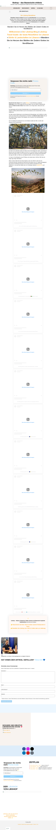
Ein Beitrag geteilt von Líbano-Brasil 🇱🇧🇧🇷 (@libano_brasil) (28, 296)
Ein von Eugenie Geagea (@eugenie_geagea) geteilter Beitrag (28, 261)
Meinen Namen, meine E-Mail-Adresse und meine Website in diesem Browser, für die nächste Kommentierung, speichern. (25, 698)
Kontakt (19, 824)
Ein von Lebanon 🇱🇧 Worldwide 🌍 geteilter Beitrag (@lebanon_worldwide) (28, 612)
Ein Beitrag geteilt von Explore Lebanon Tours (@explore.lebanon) (28, 401)
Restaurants (25, 8)
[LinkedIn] (24, 753)
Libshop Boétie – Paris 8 (34, 768)
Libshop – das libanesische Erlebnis (27, 3)
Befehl (33, 8)
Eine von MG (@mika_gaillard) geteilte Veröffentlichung (28, 226)
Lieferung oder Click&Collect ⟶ (9, 728)
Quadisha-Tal (39, 165)
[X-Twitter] (32, 749)
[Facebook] (24, 749)
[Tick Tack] (32, 753)
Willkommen (14, 32)
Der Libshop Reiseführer (28, 15)
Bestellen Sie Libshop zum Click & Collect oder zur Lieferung (28, 628)
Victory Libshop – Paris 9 (34, 767)
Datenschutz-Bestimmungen (31, 96)
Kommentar (3, 670)
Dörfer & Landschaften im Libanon (24, 37)
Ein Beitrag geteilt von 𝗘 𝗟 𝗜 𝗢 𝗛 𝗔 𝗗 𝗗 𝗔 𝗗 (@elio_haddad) (28, 506)
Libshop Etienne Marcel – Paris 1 (35, 765)
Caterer (34, 824)
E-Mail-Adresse (4, 689)
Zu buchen (40, 8)
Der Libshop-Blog (23, 11)
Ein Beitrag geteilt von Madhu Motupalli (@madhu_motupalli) (28, 366)
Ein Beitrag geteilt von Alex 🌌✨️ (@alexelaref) (28, 436)
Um (37, 824)
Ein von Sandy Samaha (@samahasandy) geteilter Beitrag (28, 331)
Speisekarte (16, 8)
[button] (51, 8)
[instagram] (28, 749)
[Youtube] (28, 753)
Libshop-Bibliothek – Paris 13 (35, 766)
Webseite (3, 694)
